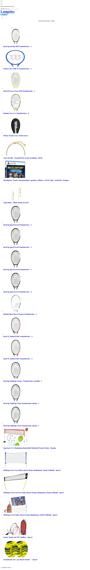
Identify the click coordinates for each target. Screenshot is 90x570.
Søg (53, 20)
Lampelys (8, 567)
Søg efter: (3, 8)
